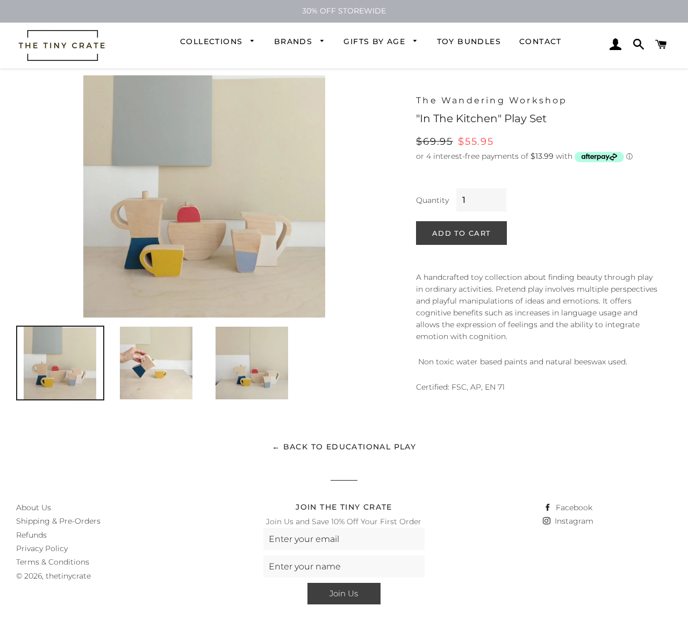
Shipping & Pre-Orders (58, 521)
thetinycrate (68, 576)
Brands (295, 41)
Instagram (573, 521)
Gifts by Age (375, 41)
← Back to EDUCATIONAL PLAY (344, 447)
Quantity (432, 200)
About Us (33, 507)
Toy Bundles (469, 41)
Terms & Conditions (52, 562)
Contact (540, 41)
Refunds (31, 535)
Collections (213, 41)
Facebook (573, 507)
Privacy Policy (42, 548)
